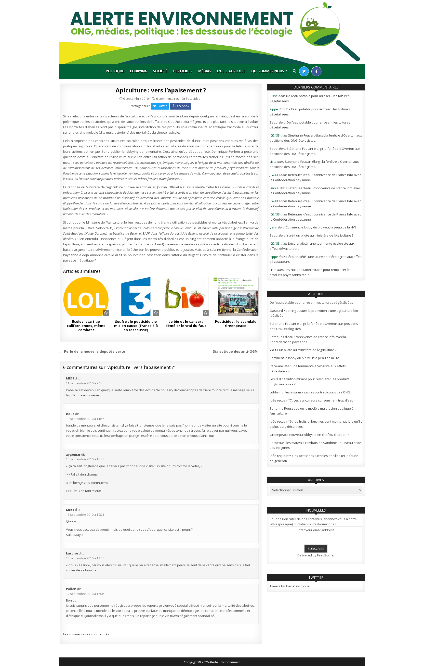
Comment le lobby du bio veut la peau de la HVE (321, 227)
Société (160, 71)
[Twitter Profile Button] (304, 71)
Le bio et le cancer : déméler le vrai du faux (185, 323)
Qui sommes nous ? (269, 71)
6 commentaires (167, 98)
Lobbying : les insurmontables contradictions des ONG (310, 392)
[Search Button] (294, 71)
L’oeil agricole (231, 71)
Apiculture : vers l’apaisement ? (161, 90)
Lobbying (138, 71)
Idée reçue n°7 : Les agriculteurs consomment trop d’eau (311, 400)
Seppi (274, 122)
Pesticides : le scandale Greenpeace (235, 323)
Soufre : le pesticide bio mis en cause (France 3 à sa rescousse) (136, 325)
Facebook (182, 106)
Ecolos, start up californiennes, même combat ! (86, 325)
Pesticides (182, 71)
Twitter (162, 106)
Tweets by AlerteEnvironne (290, 586)
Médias (204, 71)
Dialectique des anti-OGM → (237, 351)
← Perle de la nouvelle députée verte (92, 351)
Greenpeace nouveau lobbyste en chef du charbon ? (309, 434)
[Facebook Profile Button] (316, 71)
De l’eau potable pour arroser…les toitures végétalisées (311, 302)
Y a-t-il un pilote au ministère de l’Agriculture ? (320, 235)
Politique (115, 71)
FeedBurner (326, 555)
